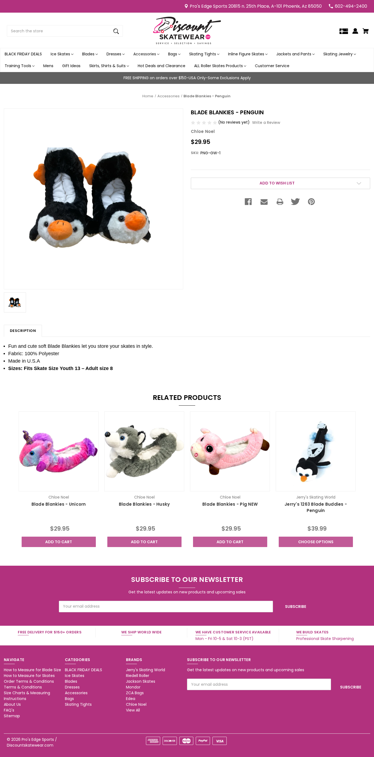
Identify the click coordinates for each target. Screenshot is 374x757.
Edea (130, 698)
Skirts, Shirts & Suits (108, 66)
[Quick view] (51, 486)
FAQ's (9, 710)
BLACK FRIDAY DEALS (23, 54)
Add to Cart (58, 542)
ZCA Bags (135, 693)
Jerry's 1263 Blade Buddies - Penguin (315, 507)
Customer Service (272, 66)
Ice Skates (61, 54)
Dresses (114, 54)
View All (133, 710)
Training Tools (18, 66)
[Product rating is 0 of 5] (204, 122)
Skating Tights (203, 54)
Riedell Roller (137, 675)
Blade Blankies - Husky (144, 504)
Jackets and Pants (294, 54)
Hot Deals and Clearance (161, 66)
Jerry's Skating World (145, 670)
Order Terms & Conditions (29, 681)
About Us (12, 704)
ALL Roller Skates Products (219, 66)
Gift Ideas (71, 66)
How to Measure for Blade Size (32, 670)
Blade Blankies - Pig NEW (230, 504)
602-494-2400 (351, 6)
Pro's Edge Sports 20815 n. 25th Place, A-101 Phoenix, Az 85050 (256, 6)
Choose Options (315, 542)
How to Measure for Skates (29, 675)
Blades (89, 54)
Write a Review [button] (266, 122)
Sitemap (12, 716)
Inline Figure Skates (246, 54)
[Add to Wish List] (66, 486)
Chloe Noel (136, 704)
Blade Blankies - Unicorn (58, 504)
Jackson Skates (140, 681)
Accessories (145, 54)
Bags (173, 54)
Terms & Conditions (23, 687)
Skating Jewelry (338, 54)
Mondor (133, 687)
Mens (48, 66)
